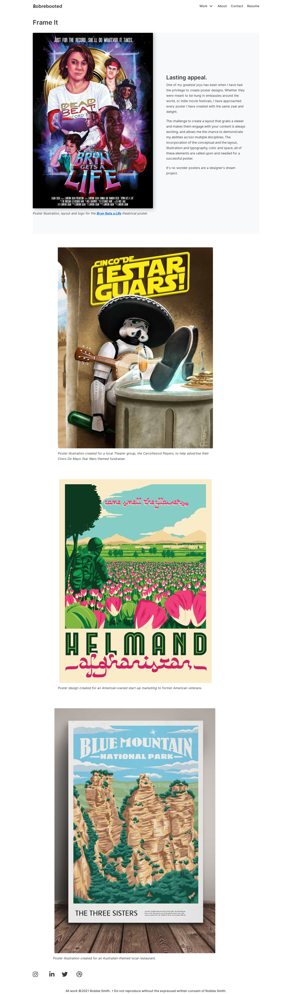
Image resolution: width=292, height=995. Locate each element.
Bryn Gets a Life (109, 213)
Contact (237, 6)
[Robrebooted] (48, 6)
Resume (253, 6)
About (222, 6)
